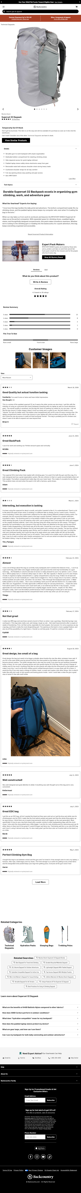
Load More (40, 882)
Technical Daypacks (8, 24)
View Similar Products (16, 140)
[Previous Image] (3, 109)
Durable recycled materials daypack (56, 963)
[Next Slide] (79, 2)
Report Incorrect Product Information (40, 234)
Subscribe (51, 1100)
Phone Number (30, 1133)
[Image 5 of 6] (44, 109)
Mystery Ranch (6, 114)
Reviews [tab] (36, 269)
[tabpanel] (40, 581)
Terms (40, 1128)
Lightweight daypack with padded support (59, 967)
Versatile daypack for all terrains (24, 982)
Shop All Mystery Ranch (53, 257)
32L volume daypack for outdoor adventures (25, 967)
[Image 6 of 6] (46, 109)
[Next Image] (77, 109)
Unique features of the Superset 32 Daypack (55, 982)
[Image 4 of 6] (41, 109)
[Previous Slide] (1, 2)
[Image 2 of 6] (37, 109)
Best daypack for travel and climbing (27, 963)
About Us (4, 1074)
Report (76, 424)
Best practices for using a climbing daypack (41, 986)
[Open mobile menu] (3, 7)
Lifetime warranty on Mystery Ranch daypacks (60, 977)
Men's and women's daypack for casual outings (24, 977)
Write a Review (40, 282)
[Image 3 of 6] (39, 109)
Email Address (30, 1096)
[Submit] (4, 11)
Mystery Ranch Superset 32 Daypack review (51, 958)
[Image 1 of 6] (34, 109)
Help (2, 1067)
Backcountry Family (8, 1081)
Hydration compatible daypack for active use (25, 972)
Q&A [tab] (46, 270)
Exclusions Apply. (29, 1118)
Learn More (72, 179)
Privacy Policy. (47, 1128)
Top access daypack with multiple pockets (59, 972)
